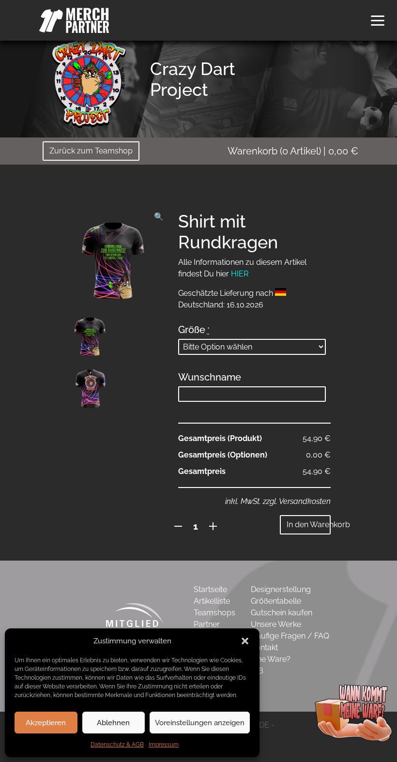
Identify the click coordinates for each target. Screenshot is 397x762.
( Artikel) (293, 151)
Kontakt (264, 647)
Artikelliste (212, 601)
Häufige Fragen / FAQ (290, 635)
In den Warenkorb (309, 524)
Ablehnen (113, 722)
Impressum (164, 744)
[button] (245, 641)
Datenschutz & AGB (117, 744)
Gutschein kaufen (281, 612)
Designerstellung (281, 589)
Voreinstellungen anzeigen (199, 722)
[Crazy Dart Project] (87, 80)
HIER (239, 273)
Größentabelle (276, 601)
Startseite (210, 589)
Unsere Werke (276, 624)
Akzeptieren (46, 722)
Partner (207, 624)
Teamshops (214, 612)
